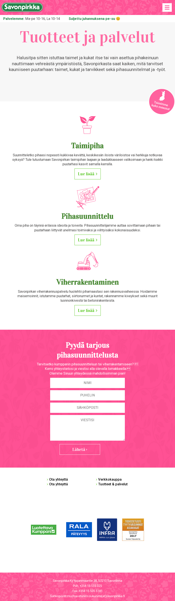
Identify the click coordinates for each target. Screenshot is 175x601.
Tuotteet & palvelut (113, 484)
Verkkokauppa (110, 479)
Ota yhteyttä (58, 479)
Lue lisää (86, 173)
